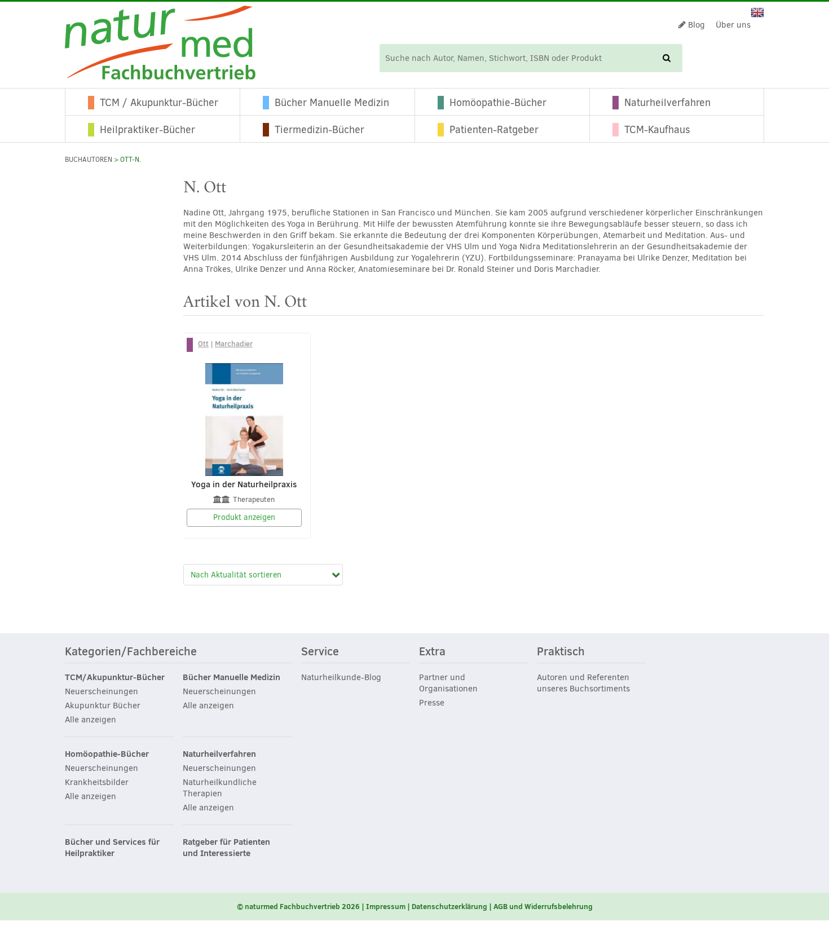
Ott (203, 343)
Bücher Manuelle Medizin (332, 102)
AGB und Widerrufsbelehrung (543, 906)
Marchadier (234, 343)
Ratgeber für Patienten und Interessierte (226, 847)
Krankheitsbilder (97, 782)
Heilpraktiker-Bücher (147, 129)
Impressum (385, 906)
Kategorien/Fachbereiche (131, 652)
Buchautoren (88, 159)
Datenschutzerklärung (449, 906)
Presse (431, 702)
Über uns (733, 24)
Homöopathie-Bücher (497, 102)
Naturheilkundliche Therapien (220, 788)
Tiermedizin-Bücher (319, 129)
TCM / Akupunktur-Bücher (159, 102)
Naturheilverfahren (667, 102)
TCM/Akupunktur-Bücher (115, 677)
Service (320, 652)
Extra (432, 652)
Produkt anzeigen (244, 517)
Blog (695, 24)
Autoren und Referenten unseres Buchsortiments (583, 683)
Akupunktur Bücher (102, 705)
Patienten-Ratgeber (494, 129)
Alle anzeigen (90, 719)
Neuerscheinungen (101, 691)
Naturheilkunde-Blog (341, 677)
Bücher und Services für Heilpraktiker (112, 847)
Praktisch (561, 652)
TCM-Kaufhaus (657, 129)
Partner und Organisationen (448, 683)
